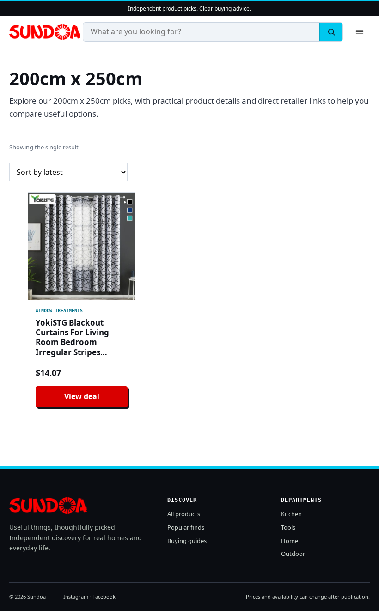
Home (289, 541)
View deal (81, 396)
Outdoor (293, 553)
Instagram (75, 596)
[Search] (330, 32)
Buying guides (187, 541)
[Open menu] (359, 32)
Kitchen (291, 514)
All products (183, 514)
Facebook (104, 596)
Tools (288, 527)
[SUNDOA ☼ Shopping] (44, 32)
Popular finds (185, 527)
